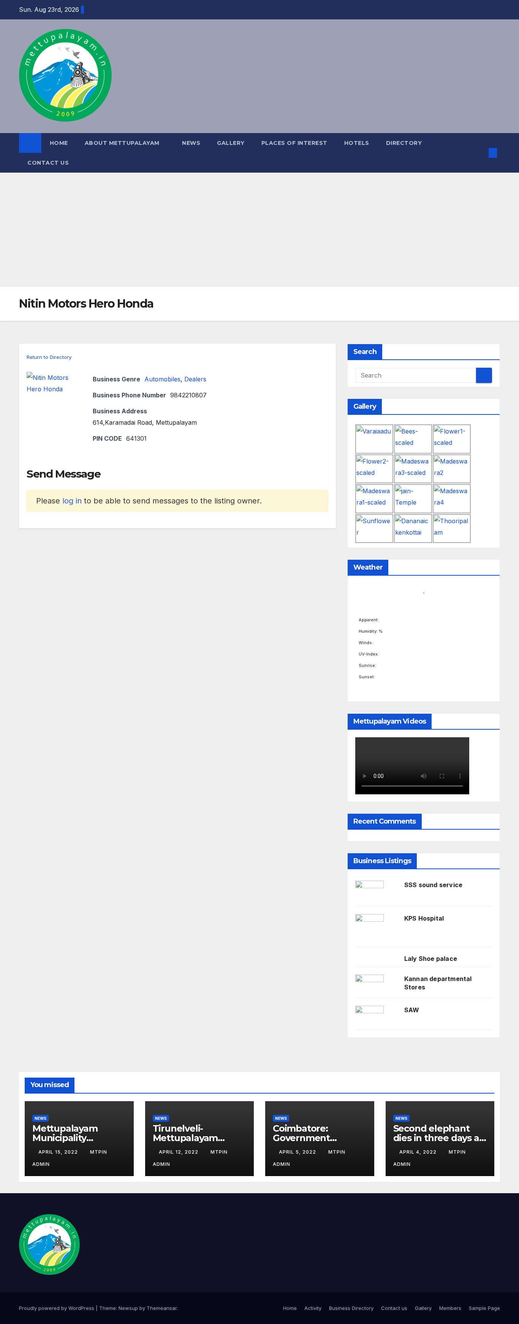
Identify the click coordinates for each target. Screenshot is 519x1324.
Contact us (48, 162)
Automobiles (162, 379)
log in (72, 500)
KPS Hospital (424, 918)
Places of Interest (294, 143)
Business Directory (351, 1308)
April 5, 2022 (298, 1152)
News (191, 143)
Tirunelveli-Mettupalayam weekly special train (197, 1138)
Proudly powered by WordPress (57, 1308)
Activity (312, 1308)
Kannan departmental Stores (438, 983)
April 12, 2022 (179, 1152)
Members (450, 1308)
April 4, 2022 (418, 1152)
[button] (480, 153)
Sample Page (484, 1308)
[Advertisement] (259, 229)
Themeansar (162, 1308)
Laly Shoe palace (430, 958)
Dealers (195, 379)
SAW (411, 1010)
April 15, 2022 (58, 1152)
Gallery (231, 143)
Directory (404, 143)
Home (59, 143)
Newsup (128, 1308)
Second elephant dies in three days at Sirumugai (438, 1138)
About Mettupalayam (123, 143)
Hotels (356, 143)
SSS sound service (433, 885)
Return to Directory (49, 357)
